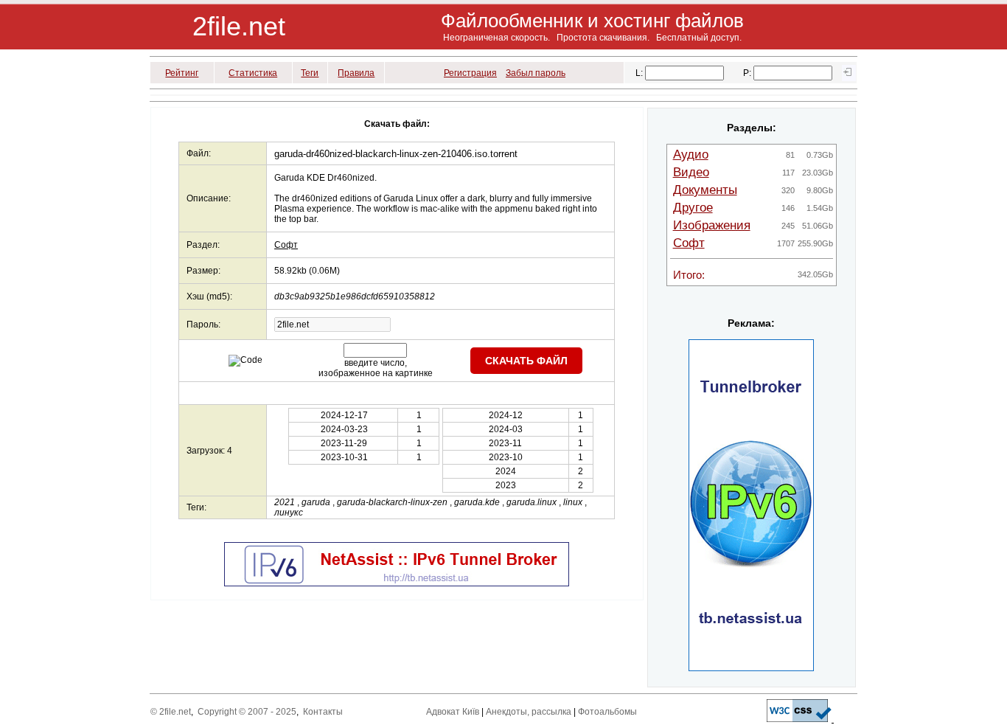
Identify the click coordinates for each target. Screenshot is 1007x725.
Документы (705, 190)
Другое (693, 208)
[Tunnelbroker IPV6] (396, 583)
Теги (309, 73)
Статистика (253, 73)
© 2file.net (170, 712)
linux (572, 502)
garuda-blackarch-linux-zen (392, 502)
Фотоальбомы (607, 712)
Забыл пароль (535, 73)
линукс (288, 512)
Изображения (711, 225)
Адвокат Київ (452, 712)
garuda (316, 502)
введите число (374, 363)
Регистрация (470, 73)
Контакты (323, 712)
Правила (356, 73)
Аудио (690, 155)
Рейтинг (181, 73)
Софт (286, 245)
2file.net (238, 26)
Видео (691, 172)
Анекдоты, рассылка (528, 712)
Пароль (202, 324)
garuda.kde (477, 502)
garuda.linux (531, 502)
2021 (284, 502)
